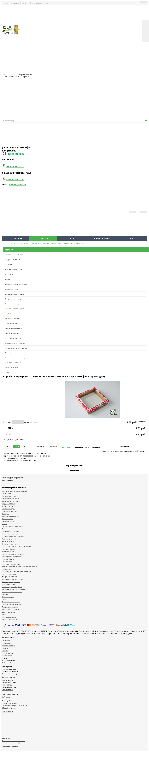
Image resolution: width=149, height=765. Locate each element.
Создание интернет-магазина (13, 741)
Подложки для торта (9, 539)
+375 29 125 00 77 (15, 179)
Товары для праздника (13, 353)
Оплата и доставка (36, 3)
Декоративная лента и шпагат (15, 294)
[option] (92, 408)
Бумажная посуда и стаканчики (16, 284)
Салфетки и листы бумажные (15, 343)
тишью (4, 599)
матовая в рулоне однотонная (12, 579)
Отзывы (47, 3)
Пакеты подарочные (9, 574)
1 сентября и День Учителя (14, 255)
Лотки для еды (7, 494)
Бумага (7, 279)
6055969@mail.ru (17, 184)
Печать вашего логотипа (13, 338)
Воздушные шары (8, 541)
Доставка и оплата (8, 646)
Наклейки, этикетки (12, 319)
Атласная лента (7, 519)
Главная (18, 239)
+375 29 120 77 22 (7, 680)
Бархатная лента (8, 521)
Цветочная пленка (11, 368)
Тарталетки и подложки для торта (17, 348)
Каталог (45, 239)
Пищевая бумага (8, 559)
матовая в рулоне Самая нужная (13, 589)
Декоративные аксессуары (14, 299)
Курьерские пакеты (9, 506)
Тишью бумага (7, 562)
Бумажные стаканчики (10, 544)
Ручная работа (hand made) (11, 557)
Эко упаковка (9, 274)
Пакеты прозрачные (12, 333)
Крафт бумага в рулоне (10, 534)
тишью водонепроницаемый (12, 604)
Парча (4, 529)
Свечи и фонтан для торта (11, 582)
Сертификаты (7, 643)
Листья (4, 524)
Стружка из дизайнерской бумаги (13, 536)
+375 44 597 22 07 (7, 685)
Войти (6, 3)
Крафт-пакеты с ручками (10, 516)
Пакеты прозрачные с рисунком (13, 554)
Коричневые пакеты (9, 617)
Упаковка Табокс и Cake (10, 499)
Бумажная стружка (11, 289)
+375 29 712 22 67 (7, 690)
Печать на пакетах (102, 239)
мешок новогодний (8, 509)
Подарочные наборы (12, 260)
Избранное (53, 446)
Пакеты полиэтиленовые (13, 328)
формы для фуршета (9, 551)
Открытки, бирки (11, 323)
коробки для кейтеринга (10, 531)
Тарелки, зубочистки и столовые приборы (16, 572)
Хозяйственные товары (13, 363)
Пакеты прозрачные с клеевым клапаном (16, 546)
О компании (24, 3)
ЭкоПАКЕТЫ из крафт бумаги (15, 269)
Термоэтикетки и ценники (11, 564)
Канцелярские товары (12, 304)
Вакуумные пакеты (8, 504)
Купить (16, 446)
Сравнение (40, 446)
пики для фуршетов (9, 549)
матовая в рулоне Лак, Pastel (12, 587)
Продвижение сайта (10, 747)
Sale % (72, 239)
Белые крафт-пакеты (9, 620)
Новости (5, 651)
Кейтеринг (8, 265)
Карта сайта (6, 738)
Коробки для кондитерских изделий (14, 491)
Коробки (8, 314)
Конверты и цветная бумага (15, 309)
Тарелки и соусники (9, 496)
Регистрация (14, 3)
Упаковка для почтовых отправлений (18, 358)
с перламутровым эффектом (12, 592)
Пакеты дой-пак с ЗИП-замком (12, 526)
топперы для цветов (9, 569)
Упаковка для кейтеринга (11, 501)
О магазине (6, 641)
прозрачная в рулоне (9, 577)
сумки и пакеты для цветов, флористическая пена (19, 567)
